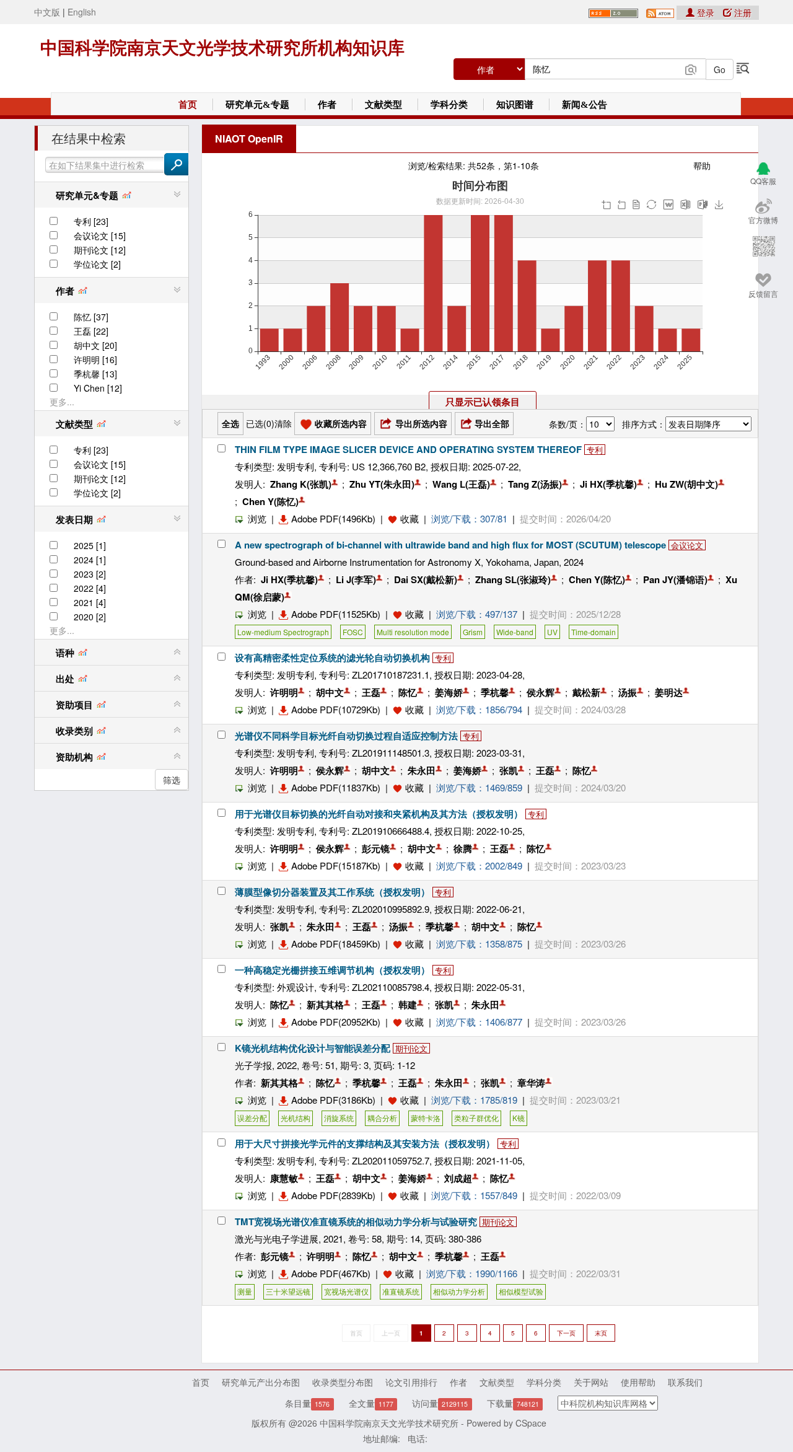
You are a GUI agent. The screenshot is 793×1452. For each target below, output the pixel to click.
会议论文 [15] (100, 235)
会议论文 (687, 545)
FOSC (353, 632)
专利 (595, 449)
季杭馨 (495, 692)
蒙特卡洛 (425, 1117)
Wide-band (514, 632)
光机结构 (295, 1117)
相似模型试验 (521, 1291)
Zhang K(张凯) (300, 484)
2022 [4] (90, 588)
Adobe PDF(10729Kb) (335, 709)
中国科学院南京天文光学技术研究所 (389, 1423)
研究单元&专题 (257, 105)
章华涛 (531, 1082)
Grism (473, 632)
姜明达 (669, 692)
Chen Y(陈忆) (270, 501)
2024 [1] (90, 559)
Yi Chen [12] (98, 388)
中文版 (47, 12)
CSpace (530, 1423)
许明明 (284, 692)
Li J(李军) (356, 579)
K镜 (518, 1117)
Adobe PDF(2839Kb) (333, 1195)
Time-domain (593, 632)
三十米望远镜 (288, 1291)
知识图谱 (514, 105)
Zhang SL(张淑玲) (513, 579)
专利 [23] (91, 221)
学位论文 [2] (97, 264)
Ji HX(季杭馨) (608, 484)
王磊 (371, 692)
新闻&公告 (584, 105)
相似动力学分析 (459, 1291)
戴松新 (586, 692)
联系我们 (685, 1382)
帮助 (702, 165)
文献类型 (383, 105)
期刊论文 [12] (100, 250)
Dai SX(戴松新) (425, 579)
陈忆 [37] (91, 316)
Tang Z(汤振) (535, 484)
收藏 (409, 518)
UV (552, 632)
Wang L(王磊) (461, 484)
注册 (741, 12)
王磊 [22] (91, 331)
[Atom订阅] (660, 12)
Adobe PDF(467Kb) (330, 1273)
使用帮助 (638, 1382)
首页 (187, 105)
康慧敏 (284, 1178)
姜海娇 (449, 692)
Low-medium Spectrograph (283, 632)
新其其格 (325, 1004)
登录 (705, 12)
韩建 (407, 1004)
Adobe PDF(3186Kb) (333, 1099)
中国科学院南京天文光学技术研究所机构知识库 (222, 48)
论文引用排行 (411, 1382)
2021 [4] (90, 602)
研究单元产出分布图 (261, 1382)
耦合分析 (382, 1117)
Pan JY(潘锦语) (675, 579)
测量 (244, 1291)
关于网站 (591, 1382)
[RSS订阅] (613, 12)
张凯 (508, 770)
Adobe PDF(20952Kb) (335, 1021)
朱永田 (422, 770)
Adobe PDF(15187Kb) (335, 865)
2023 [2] (90, 574)
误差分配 (252, 1117)
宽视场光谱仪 (346, 1291)
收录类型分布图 (342, 1382)
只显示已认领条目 (482, 401)
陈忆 (407, 692)
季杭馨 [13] (95, 373)
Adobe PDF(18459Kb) (335, 943)
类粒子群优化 (476, 1117)
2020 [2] (90, 616)
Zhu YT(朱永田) (381, 484)
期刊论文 (411, 1048)
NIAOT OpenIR (249, 138)
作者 (327, 105)
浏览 (257, 518)
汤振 (627, 692)
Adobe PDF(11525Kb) (335, 613)
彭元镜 (376, 848)
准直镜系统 (400, 1291)
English (82, 12)
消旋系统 (339, 1117)
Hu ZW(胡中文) (686, 484)
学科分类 (449, 105)
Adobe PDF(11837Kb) (335, 787)
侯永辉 (540, 692)
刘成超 (458, 1178)
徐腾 (462, 848)
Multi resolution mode (413, 632)
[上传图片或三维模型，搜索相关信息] (690, 68)
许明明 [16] (95, 359)
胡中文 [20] (95, 345)
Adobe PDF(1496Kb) (333, 518)
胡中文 (330, 692)
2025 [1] (90, 545)
